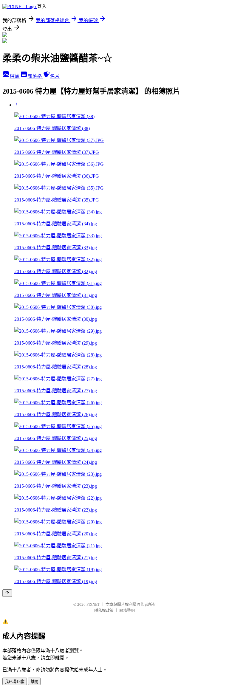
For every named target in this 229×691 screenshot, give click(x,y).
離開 (34, 681)
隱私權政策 (104, 610)
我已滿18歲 (14, 681)
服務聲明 (127, 610)
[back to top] (7, 593)
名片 (55, 76)
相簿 (15, 76)
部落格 (35, 76)
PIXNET (93, 604)
